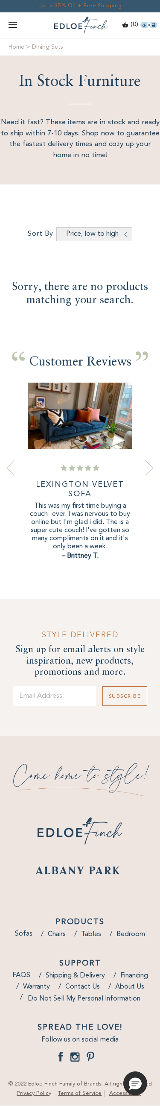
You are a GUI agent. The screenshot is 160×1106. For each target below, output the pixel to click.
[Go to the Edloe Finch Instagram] (74, 1059)
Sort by (40, 234)
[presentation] (10, 468)
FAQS (21, 975)
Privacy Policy (34, 1093)
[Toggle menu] (13, 25)
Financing (134, 975)
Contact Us (82, 986)
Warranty (36, 986)
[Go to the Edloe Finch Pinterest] (90, 1059)
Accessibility (125, 1093)
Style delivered (80, 634)
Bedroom (130, 934)
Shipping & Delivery (75, 975)
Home (16, 47)
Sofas (23, 933)
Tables (91, 934)
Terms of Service (80, 1093)
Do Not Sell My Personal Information (84, 998)
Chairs (57, 934)
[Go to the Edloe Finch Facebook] (60, 1059)
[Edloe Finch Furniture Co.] (80, 25)
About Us (129, 986)
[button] (135, 1083)
